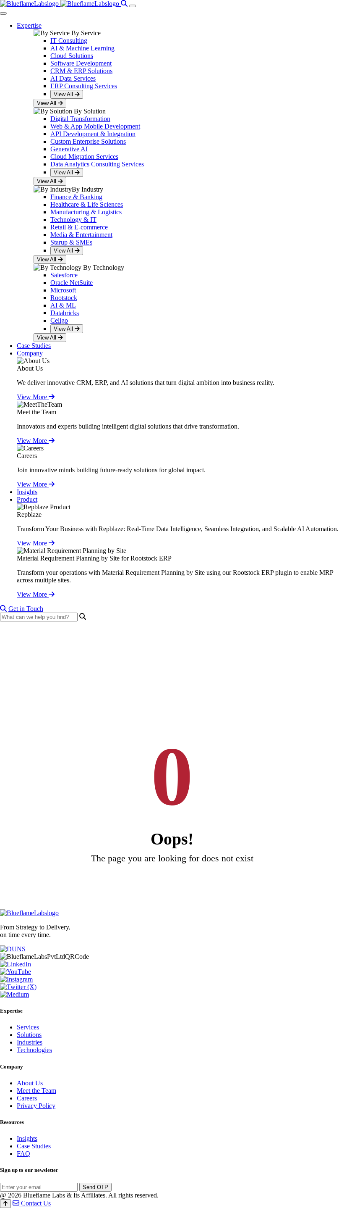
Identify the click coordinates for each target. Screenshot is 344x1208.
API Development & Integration (93, 133)
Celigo (59, 320)
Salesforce (64, 275)
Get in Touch (25, 608)
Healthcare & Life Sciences (86, 204)
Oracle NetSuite (71, 282)
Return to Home (172, 882)
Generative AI (69, 149)
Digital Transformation (80, 118)
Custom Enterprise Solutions (88, 141)
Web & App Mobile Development (95, 126)
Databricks (64, 312)
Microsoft (63, 290)
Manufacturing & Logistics (86, 212)
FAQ (23, 1153)
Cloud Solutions (71, 55)
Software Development (81, 63)
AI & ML (63, 305)
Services (28, 1027)
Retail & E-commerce (79, 227)
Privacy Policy (36, 1105)
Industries (29, 1042)
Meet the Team (36, 412)
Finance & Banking (76, 196)
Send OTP (95, 1187)
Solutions (29, 1034)
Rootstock (63, 297)
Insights (27, 1138)
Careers (27, 1098)
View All (64, 94)
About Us (30, 1083)
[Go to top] (5, 1203)
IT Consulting (68, 40)
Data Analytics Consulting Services (97, 164)
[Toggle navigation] (132, 6)
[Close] (3, 13)
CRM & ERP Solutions (81, 70)
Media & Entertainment (81, 234)
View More (33, 396)
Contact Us (35, 1203)
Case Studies (34, 1146)
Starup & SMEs (71, 242)
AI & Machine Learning (82, 48)
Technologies (34, 1049)
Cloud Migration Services (84, 156)
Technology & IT (73, 219)
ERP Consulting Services (83, 85)
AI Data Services (73, 78)
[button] (29, 25)
